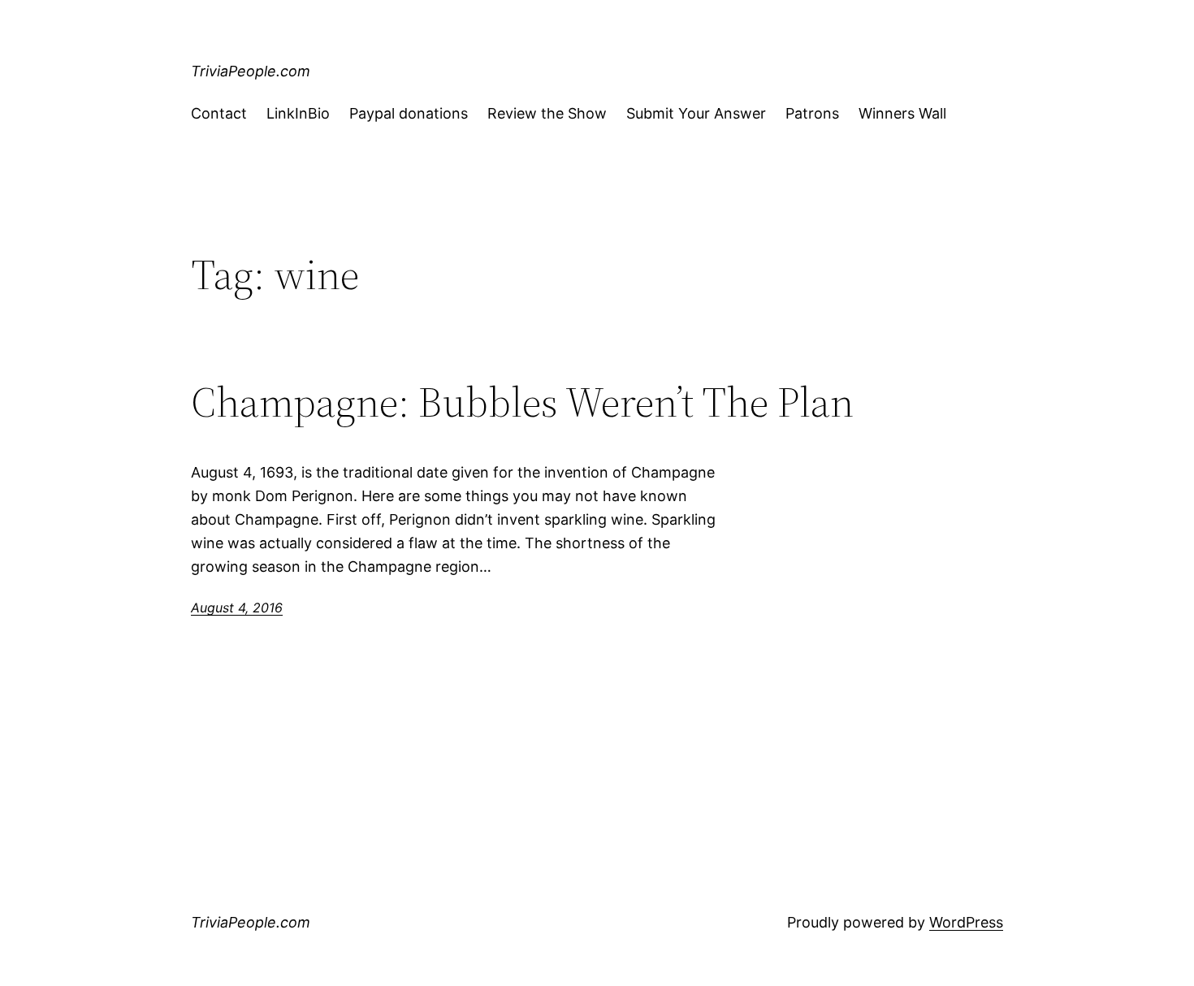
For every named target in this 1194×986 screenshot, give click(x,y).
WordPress (966, 922)
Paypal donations (408, 113)
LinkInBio (298, 113)
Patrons (812, 113)
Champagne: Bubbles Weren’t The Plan (522, 402)
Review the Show (547, 113)
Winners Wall (902, 113)
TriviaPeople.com (250, 71)
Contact (219, 113)
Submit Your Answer (696, 113)
